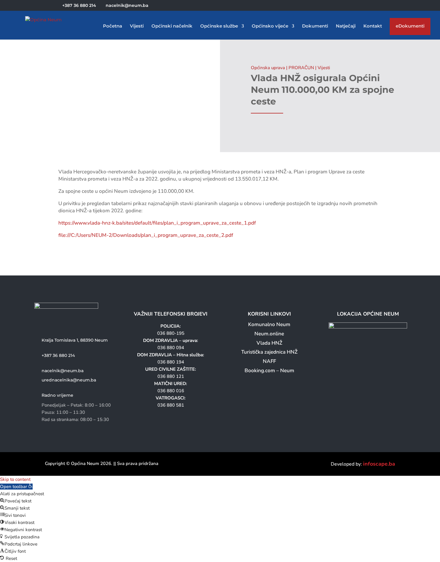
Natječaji (346, 26)
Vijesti (137, 26)
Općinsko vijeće (270, 26)
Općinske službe (219, 26)
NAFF (269, 361)
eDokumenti (410, 27)
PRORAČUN (301, 68)
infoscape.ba (379, 463)
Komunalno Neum (269, 324)
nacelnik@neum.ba (63, 370)
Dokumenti (315, 26)
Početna (112, 26)
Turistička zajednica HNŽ (269, 352)
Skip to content (15, 479)
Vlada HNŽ (269, 343)
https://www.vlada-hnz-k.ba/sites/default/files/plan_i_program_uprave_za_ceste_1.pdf (157, 222)
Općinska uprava (268, 68)
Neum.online (269, 333)
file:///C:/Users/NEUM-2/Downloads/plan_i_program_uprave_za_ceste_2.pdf (145, 235)
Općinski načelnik (171, 26)
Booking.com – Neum (269, 370)
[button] (16, 487)
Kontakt (372, 26)
